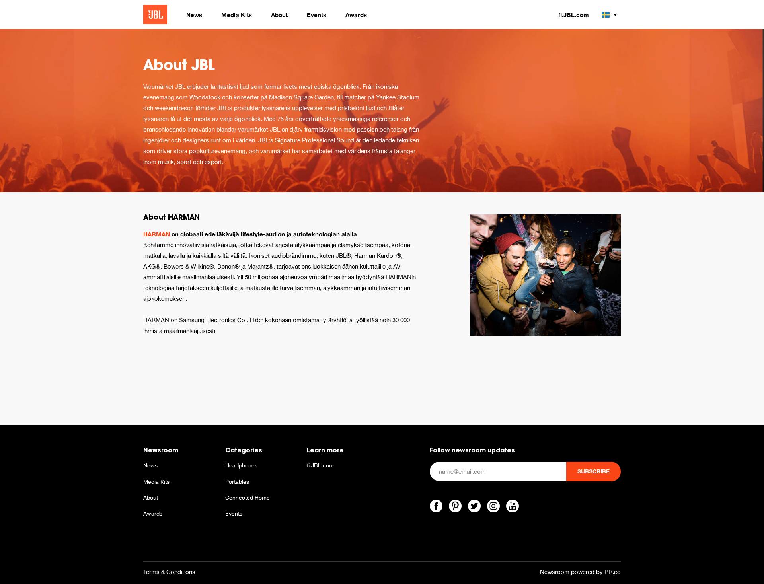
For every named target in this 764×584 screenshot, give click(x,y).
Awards (152, 513)
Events (233, 513)
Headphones (241, 465)
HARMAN (156, 233)
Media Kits (156, 482)
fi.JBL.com (573, 14)
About (150, 497)
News (150, 465)
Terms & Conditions (169, 571)
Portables (237, 482)
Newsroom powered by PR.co (580, 571)
